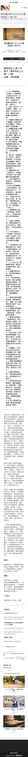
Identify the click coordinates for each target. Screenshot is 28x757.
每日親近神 (8, 646)
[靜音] (19, 58)
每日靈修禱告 (11, 51)
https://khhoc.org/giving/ (12, 641)
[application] (14, 59)
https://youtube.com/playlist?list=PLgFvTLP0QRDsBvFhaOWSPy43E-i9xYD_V (13, 631)
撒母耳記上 (17, 51)
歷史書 (5, 51)
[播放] (5, 58)
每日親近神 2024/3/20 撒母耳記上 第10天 (18, 19)
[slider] (22, 59)
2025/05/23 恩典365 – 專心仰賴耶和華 (14, 709)
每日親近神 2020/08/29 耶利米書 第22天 (14, 729)
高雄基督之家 (10, 50)
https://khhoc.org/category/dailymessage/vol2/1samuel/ (14, 618)
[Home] (1, 19)
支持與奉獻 (15, 2)
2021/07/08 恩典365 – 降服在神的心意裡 (14, 690)
